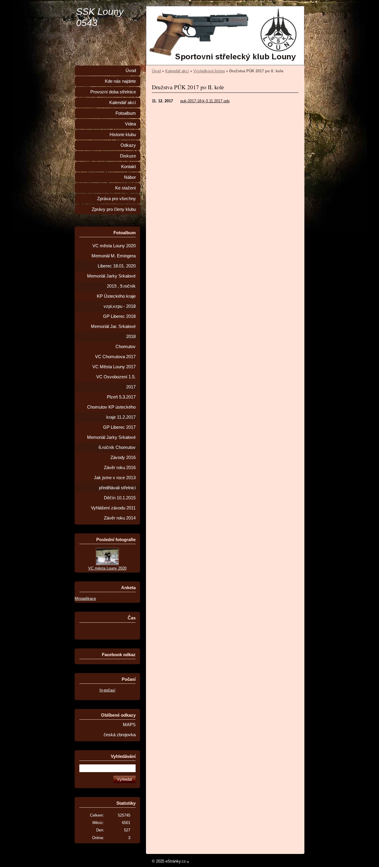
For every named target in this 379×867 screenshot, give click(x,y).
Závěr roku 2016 (120, 467)
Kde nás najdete (120, 81)
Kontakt (128, 166)
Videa (130, 124)
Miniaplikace (85, 598)
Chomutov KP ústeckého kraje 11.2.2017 (111, 412)
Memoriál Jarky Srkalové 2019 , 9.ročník (111, 281)
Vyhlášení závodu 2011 (113, 508)
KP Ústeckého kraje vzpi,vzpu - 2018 (116, 301)
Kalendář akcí (177, 71)
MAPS (129, 724)
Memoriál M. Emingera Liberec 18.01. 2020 (113, 261)
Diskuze (128, 156)
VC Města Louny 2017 (114, 366)
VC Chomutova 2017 (115, 356)
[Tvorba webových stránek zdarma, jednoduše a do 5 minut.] (188, 861)
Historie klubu (123, 134)
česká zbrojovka (120, 734)
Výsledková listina (209, 71)
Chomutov (125, 346)
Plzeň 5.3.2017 (121, 397)
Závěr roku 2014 (120, 518)
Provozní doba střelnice (113, 92)
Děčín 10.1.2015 (120, 497)
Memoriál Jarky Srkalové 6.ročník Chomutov (111, 442)
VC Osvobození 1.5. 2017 (116, 381)
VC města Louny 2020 (114, 245)
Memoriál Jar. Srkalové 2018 (113, 331)
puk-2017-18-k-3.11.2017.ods (205, 101)
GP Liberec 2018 (119, 316)
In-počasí (107, 690)
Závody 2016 (123, 457)
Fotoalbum (125, 113)
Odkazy (128, 145)
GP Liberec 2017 (119, 427)
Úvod (156, 71)
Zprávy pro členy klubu (114, 209)
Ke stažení (125, 188)
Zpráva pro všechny (116, 198)
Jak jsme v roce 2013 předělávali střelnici (115, 482)
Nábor (130, 177)
